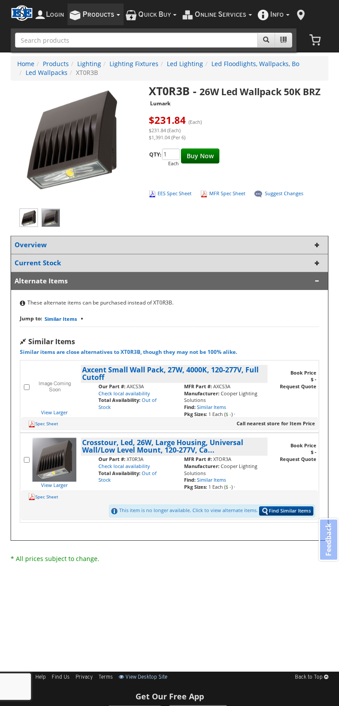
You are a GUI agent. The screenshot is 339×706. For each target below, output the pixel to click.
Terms (105, 677)
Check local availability (124, 393)
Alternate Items (41, 281)
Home (25, 63)
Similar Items (61, 319)
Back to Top (309, 677)
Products (56, 63)
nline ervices (221, 15)
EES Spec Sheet (175, 193)
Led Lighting (185, 63)
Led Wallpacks (47, 72)
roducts (99, 15)
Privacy (84, 677)
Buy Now (200, 156)
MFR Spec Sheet (227, 193)
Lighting (89, 63)
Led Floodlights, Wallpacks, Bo (255, 63)
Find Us (61, 677)
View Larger (54, 412)
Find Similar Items (290, 510)
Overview (31, 245)
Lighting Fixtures (133, 63)
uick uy (155, 15)
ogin (55, 15)
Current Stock (38, 263)
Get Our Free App (170, 696)
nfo (277, 15)
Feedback (328, 539)
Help (40, 677)
